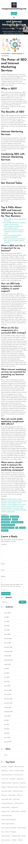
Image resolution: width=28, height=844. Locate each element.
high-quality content (13, 787)
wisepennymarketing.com (14, 9)
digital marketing (8, 33)
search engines (22, 827)
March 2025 (7, 685)
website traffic (11, 511)
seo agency (20, 38)
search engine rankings (8, 823)
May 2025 (6, 677)
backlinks (4, 766)
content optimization (7, 774)
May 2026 (6, 625)
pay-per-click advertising (12, 506)
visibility (15, 840)
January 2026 (7, 642)
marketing (4, 35)
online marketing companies (14, 36)
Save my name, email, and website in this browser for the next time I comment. (12, 585)
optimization (15, 807)
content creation (20, 770)
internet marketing (19, 33)
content (11, 770)
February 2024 (8, 741)
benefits (11, 766)
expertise (23, 783)
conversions (5, 778)
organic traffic (6, 811)
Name (3, 563)
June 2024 (6, 724)
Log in (5, 754)
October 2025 (7, 655)
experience (16, 783)
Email (3, 570)
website (21, 840)
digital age (4, 502)
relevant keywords (6, 815)
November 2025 (8, 651)
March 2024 (7, 737)
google (4, 787)
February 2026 (8, 638)
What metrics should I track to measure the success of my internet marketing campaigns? (14, 240)
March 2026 (7, 634)
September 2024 (8, 711)
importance (23, 787)
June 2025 (6, 673)
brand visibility (8, 499)
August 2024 (7, 716)
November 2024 (8, 703)
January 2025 (7, 694)
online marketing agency (17, 522)
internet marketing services (14, 504)
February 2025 (8, 690)
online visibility (6, 807)
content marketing (12, 501)
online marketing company (8, 527)
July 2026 (6, 617)
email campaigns (12, 502)
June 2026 (6, 621)
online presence (19, 803)
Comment (4, 544)
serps (7, 831)
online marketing (12, 35)
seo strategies (15, 510)
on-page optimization (7, 803)
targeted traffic (16, 836)
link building (12, 795)
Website (3, 576)
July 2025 (6, 668)
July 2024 (6, 720)
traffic (24, 836)
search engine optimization (9, 819)
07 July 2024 (6, 54)
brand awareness (19, 766)
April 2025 (7, 681)
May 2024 (6, 728)
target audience (6, 836)
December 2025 (8, 647)
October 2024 (7, 707)
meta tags (16, 799)
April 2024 (7, 733)
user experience (6, 840)
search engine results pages (9, 827)
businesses (4, 501)
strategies (13, 831)
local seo (20, 795)
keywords (4, 795)
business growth (17, 499)
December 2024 (8, 698)
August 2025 (7, 664)
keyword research (18, 791)
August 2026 (7, 612)
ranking (23, 811)
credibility (12, 778)
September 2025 (8, 660)
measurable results (7, 799)
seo (15, 38)
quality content (15, 811)
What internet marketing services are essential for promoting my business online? (14, 231)
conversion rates (22, 501)
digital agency (21, 31)
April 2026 (7, 630)
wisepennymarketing (17, 53)
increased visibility (7, 791)
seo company (5, 530)
